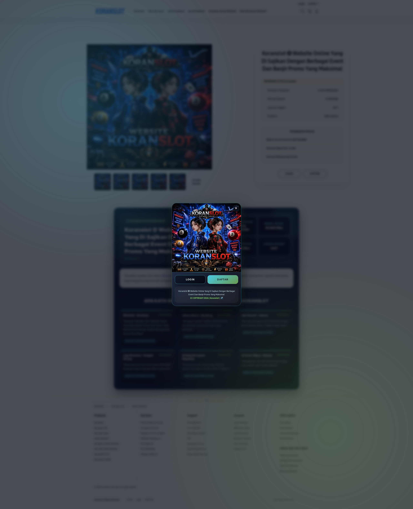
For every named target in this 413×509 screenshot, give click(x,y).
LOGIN (190, 279)
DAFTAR (222, 279)
